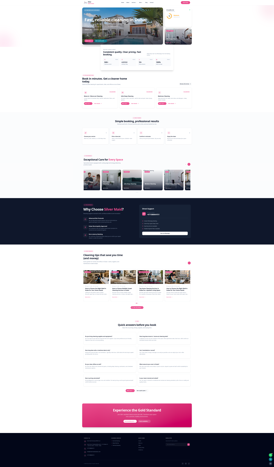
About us (140, 443)
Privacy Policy (141, 447)
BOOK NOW (185, 2)
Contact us (140, 449)
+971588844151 (90, 448)
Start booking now (129, 421)
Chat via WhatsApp (165, 233)
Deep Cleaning (116, 443)
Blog (146, 2)
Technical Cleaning (116, 445)
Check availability (143, 421)
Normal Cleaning (116, 440)
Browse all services (184, 84)
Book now (88, 41)
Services (134, 2)
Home (122, 2)
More (140, 2)
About (127, 2)
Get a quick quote (99, 41)
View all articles (137, 307)
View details (97, 103)
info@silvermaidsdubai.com (93, 451)
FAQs (139, 445)
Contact (152, 2)
